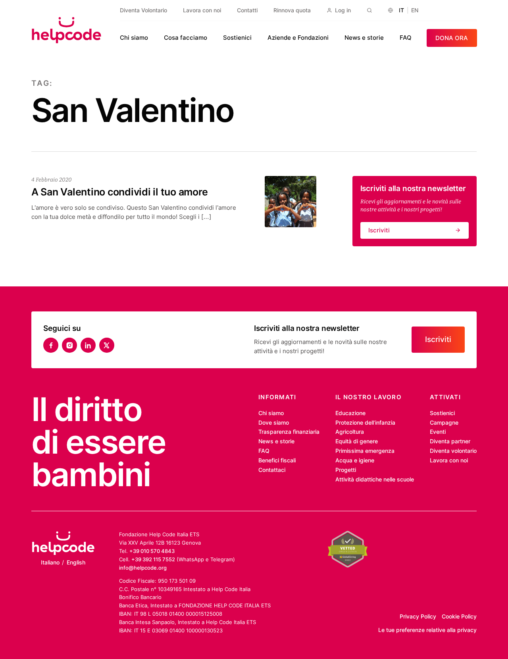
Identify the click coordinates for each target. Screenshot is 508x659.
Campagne (444, 422)
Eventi (438, 432)
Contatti (247, 10)
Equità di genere (356, 441)
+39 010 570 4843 (152, 551)
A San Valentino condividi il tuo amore (119, 192)
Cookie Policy (459, 616)
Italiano (50, 562)
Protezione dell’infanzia (365, 422)
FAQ (406, 38)
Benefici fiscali (277, 460)
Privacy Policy (418, 616)
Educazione (350, 413)
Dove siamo (273, 422)
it (401, 10)
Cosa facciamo (185, 38)
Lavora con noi (202, 10)
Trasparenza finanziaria (288, 432)
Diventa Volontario (143, 10)
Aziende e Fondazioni (298, 38)
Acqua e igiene (354, 460)
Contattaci (271, 470)
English (76, 562)
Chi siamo (134, 38)
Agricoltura (349, 432)
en (414, 10)
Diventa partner (450, 441)
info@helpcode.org (143, 567)
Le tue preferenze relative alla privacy (427, 630)
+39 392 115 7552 (153, 559)
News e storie (364, 38)
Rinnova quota (292, 10)
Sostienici (237, 38)
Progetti (345, 470)
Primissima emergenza (364, 451)
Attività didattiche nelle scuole (374, 479)
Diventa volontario (453, 451)
